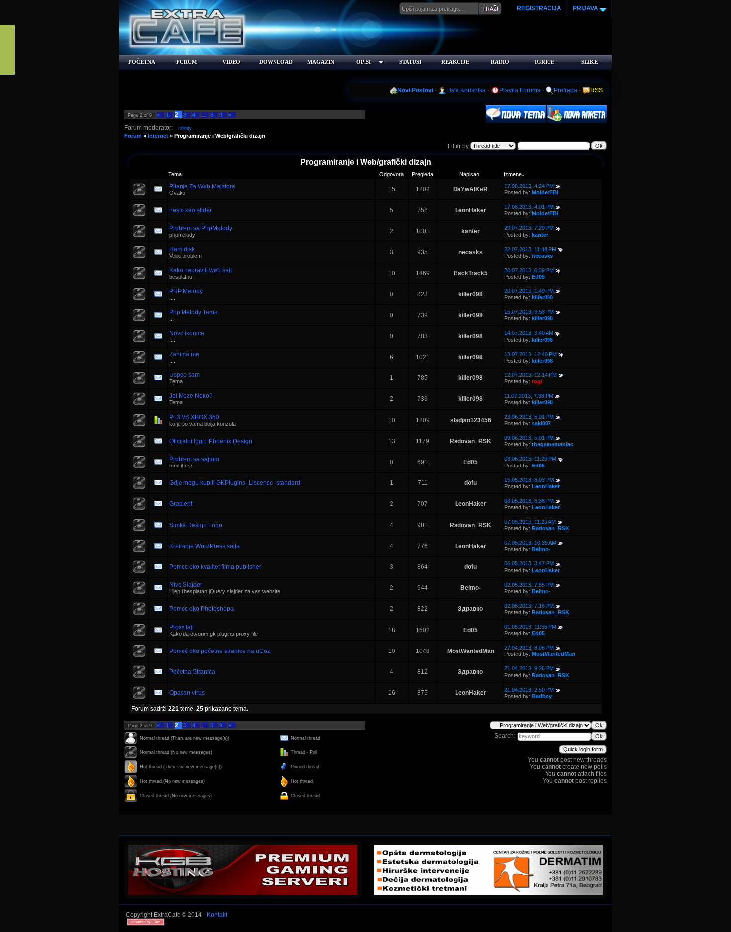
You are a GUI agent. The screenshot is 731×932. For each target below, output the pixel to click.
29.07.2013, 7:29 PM (529, 228)
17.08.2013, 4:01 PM (529, 207)
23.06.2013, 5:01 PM (529, 417)
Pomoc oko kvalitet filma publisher (215, 566)
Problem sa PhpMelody (200, 228)
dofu (470, 482)
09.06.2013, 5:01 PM (529, 438)
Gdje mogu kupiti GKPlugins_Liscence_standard (234, 482)
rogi (537, 381)
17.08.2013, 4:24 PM (529, 186)
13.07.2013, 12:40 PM (530, 354)
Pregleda (422, 174)
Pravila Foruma (520, 90)
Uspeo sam (184, 375)
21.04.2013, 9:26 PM (529, 668)
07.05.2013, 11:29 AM (530, 522)
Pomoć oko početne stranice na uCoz (219, 651)
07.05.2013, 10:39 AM (530, 543)
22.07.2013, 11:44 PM (530, 249)
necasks (470, 252)
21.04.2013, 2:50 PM (529, 690)
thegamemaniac (552, 444)
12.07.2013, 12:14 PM (530, 375)
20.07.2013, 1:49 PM (529, 291)
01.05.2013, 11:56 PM (530, 627)
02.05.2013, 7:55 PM (529, 585)
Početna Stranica (192, 671)
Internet (158, 136)
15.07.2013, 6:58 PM (529, 312)
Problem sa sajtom (194, 459)
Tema (175, 174)
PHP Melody (186, 291)
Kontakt (217, 914)
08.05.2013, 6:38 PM (529, 501)
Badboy (542, 696)
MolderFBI (545, 192)
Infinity (185, 128)
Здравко (470, 608)
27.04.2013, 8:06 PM (529, 648)
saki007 (541, 423)
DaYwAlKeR (470, 189)
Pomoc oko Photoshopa (201, 608)
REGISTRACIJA (539, 8)
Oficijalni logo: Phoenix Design (210, 441)
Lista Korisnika (466, 90)
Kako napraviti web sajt (200, 270)
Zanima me (184, 354)
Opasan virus (187, 692)
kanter (470, 231)
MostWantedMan (470, 651)
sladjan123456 (470, 420)
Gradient (180, 503)
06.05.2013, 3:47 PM (529, 563)
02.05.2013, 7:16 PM (529, 606)
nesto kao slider (190, 210)
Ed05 (538, 277)
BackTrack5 (471, 273)
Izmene (513, 174)
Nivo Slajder (185, 584)
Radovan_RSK (470, 441)
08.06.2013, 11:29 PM (530, 459)
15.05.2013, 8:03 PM (529, 480)
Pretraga (565, 90)
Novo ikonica (186, 333)
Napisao (469, 174)
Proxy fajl (181, 627)
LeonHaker (470, 210)
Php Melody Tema (193, 312)
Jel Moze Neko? (191, 395)
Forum (133, 136)
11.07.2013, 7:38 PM (528, 396)
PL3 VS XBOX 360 (194, 417)
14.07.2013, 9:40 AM (528, 333)
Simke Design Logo (195, 525)
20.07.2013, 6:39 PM (529, 270)
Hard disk (182, 249)
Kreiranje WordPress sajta (204, 546)
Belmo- (541, 549)
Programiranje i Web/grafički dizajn (219, 136)
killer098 (470, 294)
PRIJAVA (584, 8)
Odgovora (391, 174)
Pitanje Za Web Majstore (202, 186)
